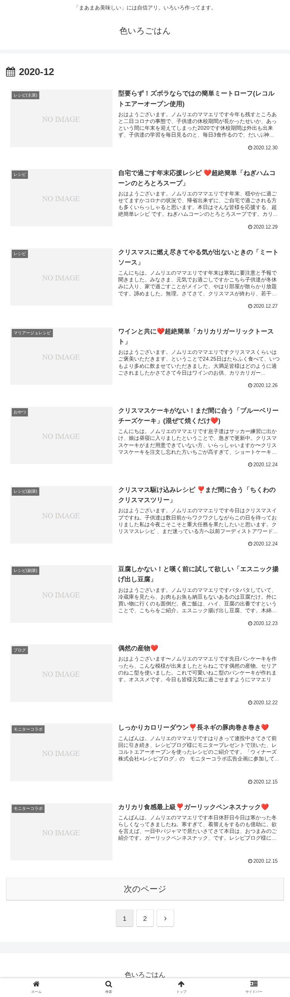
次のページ (145, 889)
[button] (268, 749)
